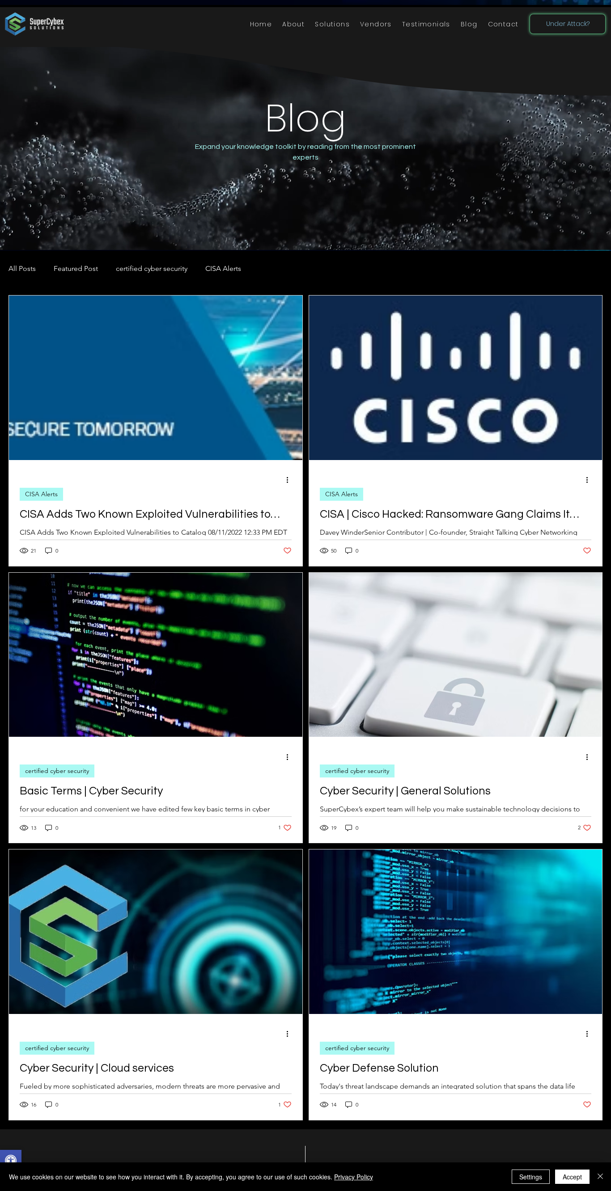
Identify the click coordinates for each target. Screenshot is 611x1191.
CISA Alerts (223, 268)
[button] (332, 24)
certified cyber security (151, 268)
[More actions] (290, 480)
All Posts (22, 268)
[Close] (600, 1177)
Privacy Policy (353, 1176)
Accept (572, 1176)
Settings (530, 1176)
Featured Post (76, 268)
